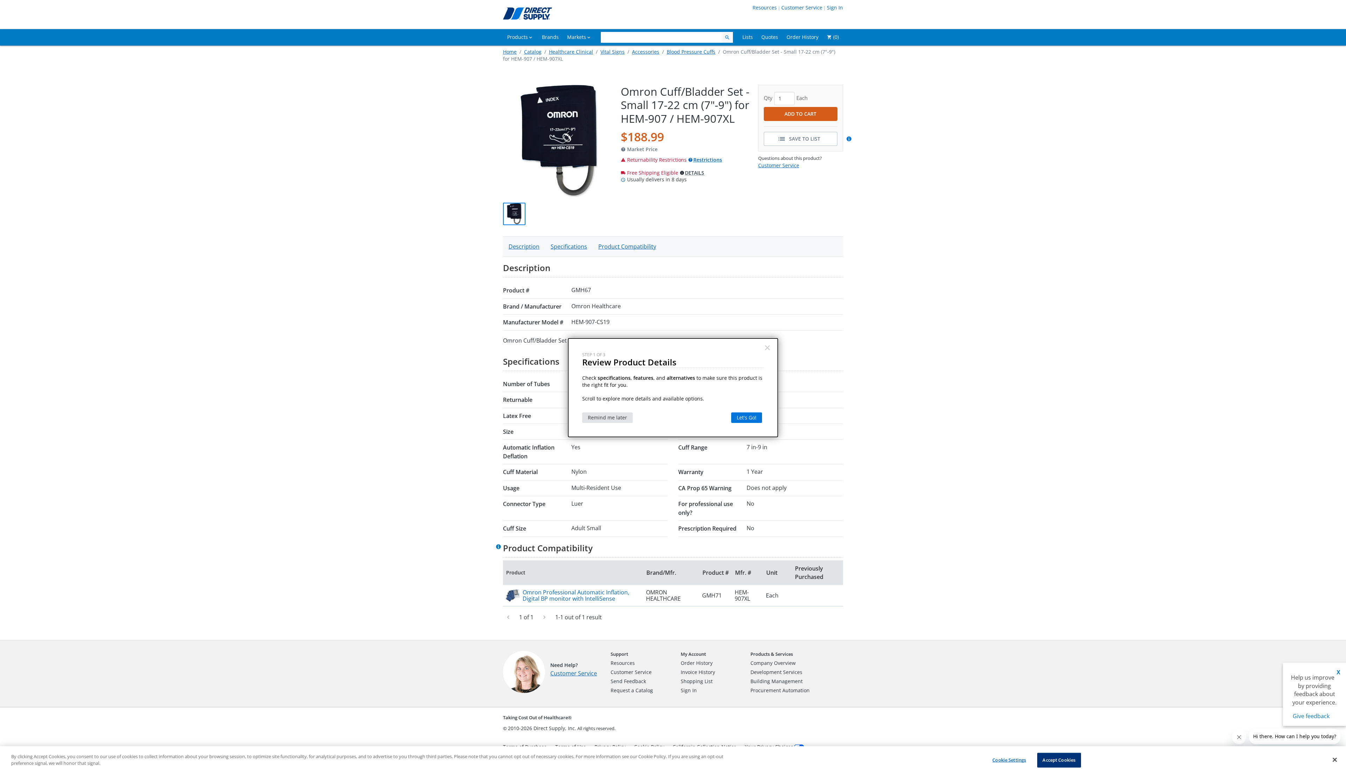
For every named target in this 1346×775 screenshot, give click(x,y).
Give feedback (1311, 716)
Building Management (776, 681)
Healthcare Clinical (571, 51)
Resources (765, 7)
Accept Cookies (1058, 760)
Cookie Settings (1009, 760)
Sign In (835, 7)
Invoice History (698, 672)
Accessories (645, 51)
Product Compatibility (627, 246)
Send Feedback (628, 681)
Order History (697, 663)
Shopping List (697, 681)
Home (510, 51)
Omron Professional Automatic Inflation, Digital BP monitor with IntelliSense (576, 595)
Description (524, 246)
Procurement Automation (780, 690)
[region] (673, 760)
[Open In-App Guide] (850, 138)
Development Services (776, 672)
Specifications (569, 246)
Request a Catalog (632, 690)
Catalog (533, 51)
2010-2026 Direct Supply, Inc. (542, 728)
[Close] (1334, 759)
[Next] (544, 617)
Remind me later (607, 417)
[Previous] (508, 617)
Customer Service (801, 7)
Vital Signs (612, 51)
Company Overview (773, 663)
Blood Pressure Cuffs (691, 51)
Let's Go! (746, 417)
